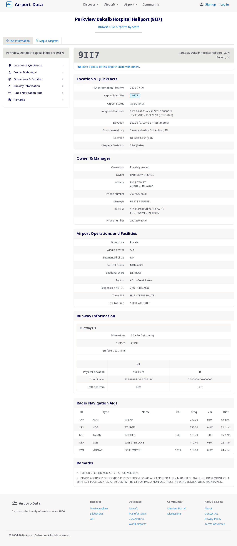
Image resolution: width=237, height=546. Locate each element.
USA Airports (136, 518)
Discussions (174, 513)
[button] (214, 4)
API (92, 518)
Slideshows (97, 513)
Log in (224, 4)
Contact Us (211, 513)
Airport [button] (129, 4)
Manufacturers (138, 513)
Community (151, 4)
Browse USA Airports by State (118, 27)
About (208, 508)
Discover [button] (89, 4)
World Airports (137, 524)
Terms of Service (215, 524)
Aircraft (133, 508)
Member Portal (176, 508)
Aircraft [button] (109, 4)
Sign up (210, 4)
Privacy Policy (213, 518)
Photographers (99, 508)
